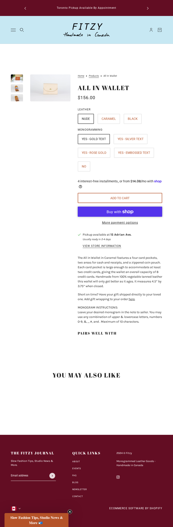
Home (81, 75)
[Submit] (52, 476)
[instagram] (118, 477)
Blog (75, 482)
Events (76, 468)
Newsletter (79, 489)
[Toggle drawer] (13, 30)
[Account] (151, 29)
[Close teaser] (70, 511)
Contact (77, 496)
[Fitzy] (86, 30)
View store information (102, 246)
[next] (148, 7)
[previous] (25, 7)
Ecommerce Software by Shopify (135, 508)
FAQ (74, 475)
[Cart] (159, 29)
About (76, 461)
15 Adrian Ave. (120, 235)
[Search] (21, 29)
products (94, 75)
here (132, 299)
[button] (36, 520)
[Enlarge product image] (50, 87)
